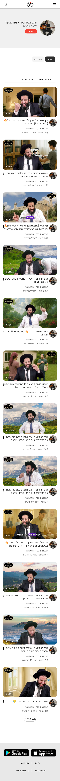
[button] (3, 121)
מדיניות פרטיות (22, 770)
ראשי (37, 763)
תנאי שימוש (40, 770)
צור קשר (24, 763)
